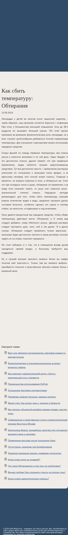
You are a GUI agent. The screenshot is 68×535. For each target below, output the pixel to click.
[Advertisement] (34, 36)
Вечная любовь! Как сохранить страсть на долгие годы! (36, 472)
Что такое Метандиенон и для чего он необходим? (34, 466)
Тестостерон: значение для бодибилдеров (30, 447)
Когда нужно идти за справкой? (24, 459)
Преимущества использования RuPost (28, 384)
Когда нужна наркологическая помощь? (28, 478)
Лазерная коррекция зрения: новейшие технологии (34, 453)
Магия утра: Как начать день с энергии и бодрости (34, 403)
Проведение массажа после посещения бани (31, 440)
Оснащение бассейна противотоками (27, 390)
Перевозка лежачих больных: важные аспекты (32, 396)
